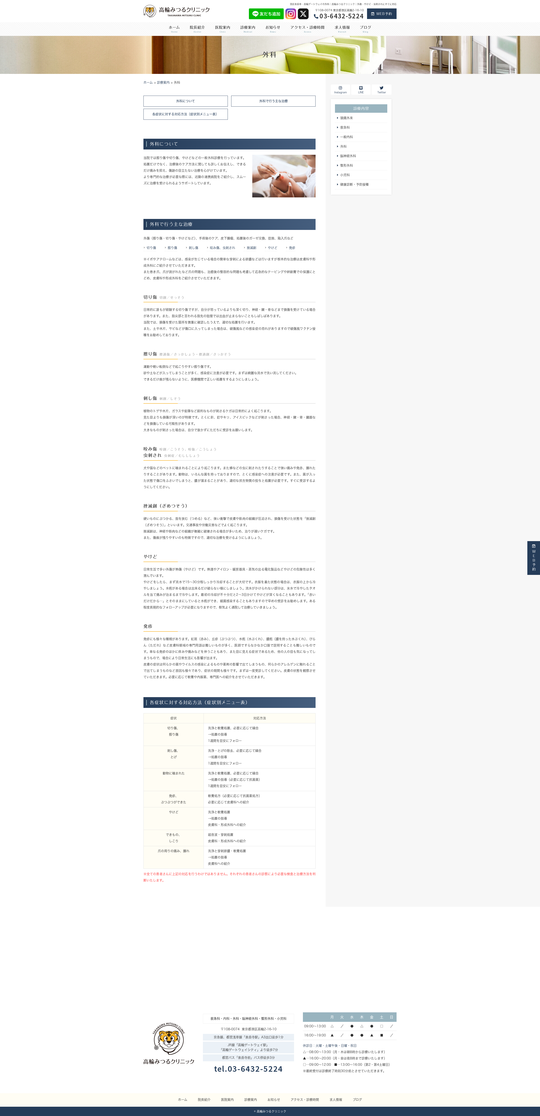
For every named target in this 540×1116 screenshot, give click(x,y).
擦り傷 (172, 247)
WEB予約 (384, 13)
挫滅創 (251, 247)
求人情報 (342, 29)
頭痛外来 (346, 117)
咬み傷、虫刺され (222, 247)
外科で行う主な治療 (273, 101)
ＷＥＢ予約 (534, 561)
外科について (185, 101)
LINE (361, 92)
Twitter (381, 92)
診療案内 (247, 29)
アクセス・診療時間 (307, 29)
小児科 (345, 174)
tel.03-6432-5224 (248, 1068)
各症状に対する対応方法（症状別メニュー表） (185, 114)
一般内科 (346, 136)
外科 (343, 146)
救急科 (345, 127)
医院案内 (222, 29)
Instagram (340, 92)
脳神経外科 (348, 155)
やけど (272, 247)
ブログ (365, 29)
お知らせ (273, 29)
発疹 (292, 247)
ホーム (174, 29)
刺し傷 (193, 247)
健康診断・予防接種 (354, 184)
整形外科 (346, 165)
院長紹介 (197, 29)
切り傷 (151, 247)
